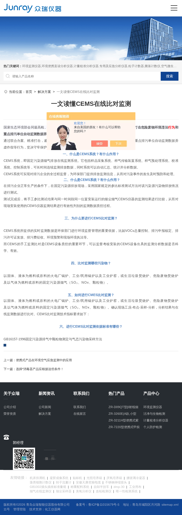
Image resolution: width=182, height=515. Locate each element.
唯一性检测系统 (127, 491)
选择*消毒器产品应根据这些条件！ (40, 369)
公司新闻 (45, 407)
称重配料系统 (80, 487)
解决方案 (44, 92)
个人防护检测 (152, 427)
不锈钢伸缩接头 (116, 482)
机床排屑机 (37, 478)
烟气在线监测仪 (40, 491)
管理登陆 (19, 509)
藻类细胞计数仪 (40, 482)
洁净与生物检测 (154, 413)
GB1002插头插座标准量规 (48, 487)
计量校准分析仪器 (155, 420)
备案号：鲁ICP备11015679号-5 (97, 504)
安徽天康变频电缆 (88, 482)
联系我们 (79, 407)
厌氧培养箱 (114, 478)
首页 (29, 92)
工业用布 (135, 487)
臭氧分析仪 (83, 491)
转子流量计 (63, 482)
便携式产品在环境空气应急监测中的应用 (44, 360)
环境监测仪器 (152, 407)
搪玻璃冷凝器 (136, 478)
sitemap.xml (170, 504)
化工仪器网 (52, 509)
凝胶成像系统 (59, 478)
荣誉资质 (10, 413)
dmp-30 (119, 487)
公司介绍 (10, 407)
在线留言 (79, 413)
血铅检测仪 (103, 491)
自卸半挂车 (101, 487)
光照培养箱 (94, 478)
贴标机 (77, 478)
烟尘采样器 (63, 491)
